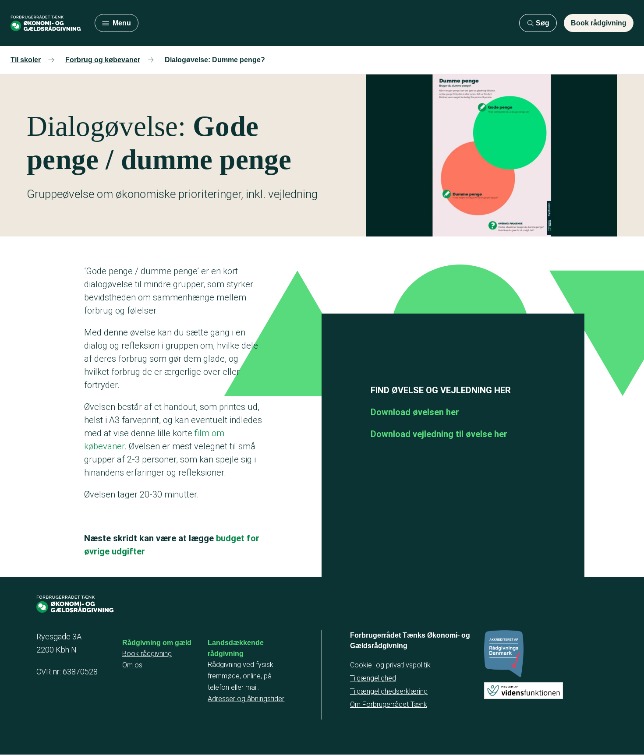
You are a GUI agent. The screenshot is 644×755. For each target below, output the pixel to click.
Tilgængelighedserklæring (389, 691)
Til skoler (26, 60)
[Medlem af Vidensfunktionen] (523, 690)
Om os (132, 665)
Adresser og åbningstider (246, 699)
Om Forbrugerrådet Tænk (388, 704)
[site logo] (46, 23)
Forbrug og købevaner (102, 60)
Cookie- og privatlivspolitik (390, 665)
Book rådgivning (598, 23)
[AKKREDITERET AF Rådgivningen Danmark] (504, 653)
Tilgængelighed (373, 678)
